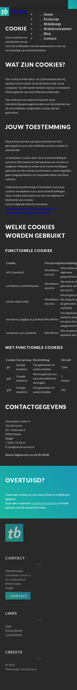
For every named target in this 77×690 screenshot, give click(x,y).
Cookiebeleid (13, 634)
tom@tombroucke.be (44, 503)
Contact (50, 38)
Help (8, 626)
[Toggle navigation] (72, 4)
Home (48, 14)
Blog (47, 33)
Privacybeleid (13, 630)
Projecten (51, 19)
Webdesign (52, 24)
